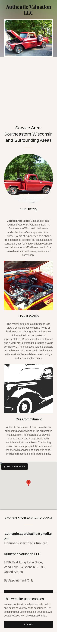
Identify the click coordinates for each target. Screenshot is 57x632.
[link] (28, 13)
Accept (28, 624)
